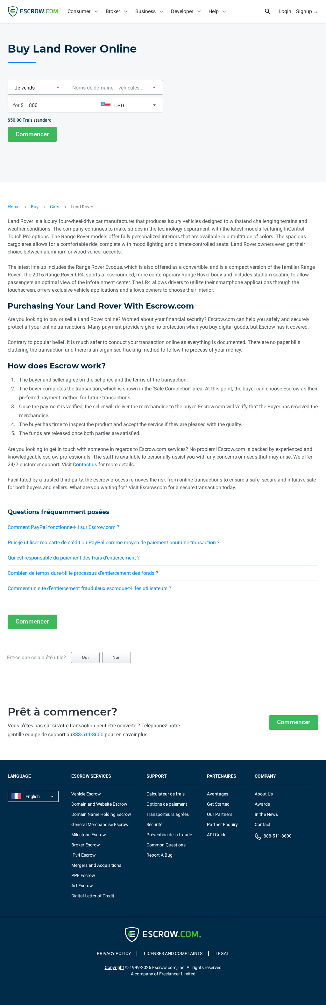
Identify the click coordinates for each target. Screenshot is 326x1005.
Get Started (218, 804)
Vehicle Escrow (86, 793)
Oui (85, 657)
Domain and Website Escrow (99, 804)
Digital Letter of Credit (92, 895)
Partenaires (221, 776)
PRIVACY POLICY (114, 953)
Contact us (85, 464)
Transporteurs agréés (167, 814)
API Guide (216, 834)
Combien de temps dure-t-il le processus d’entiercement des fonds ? (83, 573)
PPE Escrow (83, 875)
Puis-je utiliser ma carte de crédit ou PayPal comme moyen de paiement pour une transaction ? (114, 542)
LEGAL (222, 953)
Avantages (217, 793)
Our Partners (219, 814)
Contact (263, 824)
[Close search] (271, 11)
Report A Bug (159, 855)
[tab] (83, 11)
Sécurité (154, 824)
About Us (264, 793)
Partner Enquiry (222, 824)
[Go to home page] (34, 11)
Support (156, 776)
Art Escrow (82, 885)
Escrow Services (91, 776)
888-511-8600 (87, 734)
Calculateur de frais (165, 793)
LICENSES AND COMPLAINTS (173, 953)
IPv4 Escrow (83, 855)
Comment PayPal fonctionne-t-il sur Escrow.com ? (63, 527)
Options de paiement (166, 804)
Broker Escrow (85, 844)
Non (116, 657)
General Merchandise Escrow (100, 824)
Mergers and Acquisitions (96, 865)
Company (265, 776)
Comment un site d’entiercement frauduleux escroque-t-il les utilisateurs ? (89, 588)
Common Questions (166, 844)
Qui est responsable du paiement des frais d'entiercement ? (74, 558)
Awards (262, 804)
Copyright (114, 967)
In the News (266, 814)
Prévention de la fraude (169, 834)
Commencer (32, 134)
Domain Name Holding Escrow (101, 814)
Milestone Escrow (88, 834)
